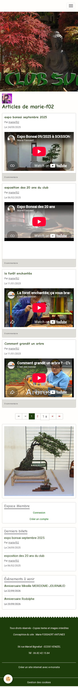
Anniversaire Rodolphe (19, 599)
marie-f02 (14, 122)
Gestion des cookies (39, 682)
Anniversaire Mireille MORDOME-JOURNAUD (34, 586)
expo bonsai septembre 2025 (25, 117)
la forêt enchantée (18, 273)
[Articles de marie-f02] (7, 98)
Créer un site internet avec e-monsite (39, 667)
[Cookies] (8, 678)
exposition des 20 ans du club (26, 187)
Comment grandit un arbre (24, 343)
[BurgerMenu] (70, 6)
